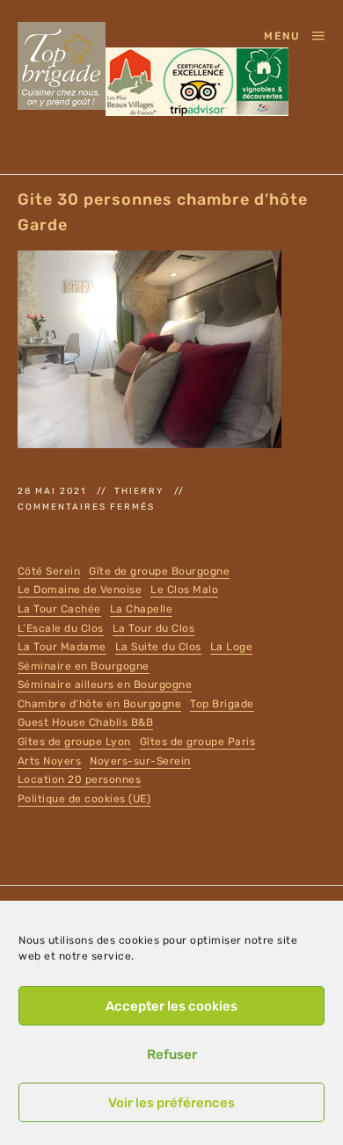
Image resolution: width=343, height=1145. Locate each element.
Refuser (172, 1054)
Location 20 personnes (80, 779)
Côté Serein (49, 571)
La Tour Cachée (59, 609)
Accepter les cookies (171, 1006)
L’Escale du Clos (61, 628)
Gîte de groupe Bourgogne (159, 571)
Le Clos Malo (184, 589)
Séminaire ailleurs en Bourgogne (105, 684)
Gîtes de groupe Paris (198, 742)
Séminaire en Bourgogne (84, 666)
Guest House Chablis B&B (86, 722)
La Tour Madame (62, 647)
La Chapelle (141, 609)
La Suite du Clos (158, 647)
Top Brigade (222, 704)
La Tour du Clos (154, 628)
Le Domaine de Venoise (80, 589)
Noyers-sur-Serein (140, 761)
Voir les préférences (171, 1103)
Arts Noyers (50, 761)
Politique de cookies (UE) (84, 799)
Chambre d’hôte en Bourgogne (100, 704)
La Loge (231, 647)
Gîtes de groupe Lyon (74, 742)
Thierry (140, 491)
